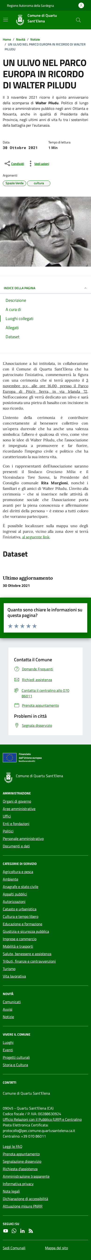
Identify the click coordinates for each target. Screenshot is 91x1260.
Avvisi (7, 1009)
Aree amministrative (19, 808)
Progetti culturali (16, 1057)
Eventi (8, 1050)
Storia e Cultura (15, 1065)
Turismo (9, 968)
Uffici (7, 816)
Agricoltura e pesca (18, 871)
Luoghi (8, 1042)
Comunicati (12, 1002)
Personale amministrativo (23, 838)
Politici (8, 831)
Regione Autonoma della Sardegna (30, 5)
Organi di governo (17, 801)
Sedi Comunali (14, 1248)
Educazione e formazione (22, 924)
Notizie (8, 1017)
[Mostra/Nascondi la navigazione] (5, 19)
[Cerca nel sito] (78, 20)
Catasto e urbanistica (19, 909)
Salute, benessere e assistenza (27, 954)
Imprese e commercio (19, 939)
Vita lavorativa (14, 976)
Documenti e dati (16, 846)
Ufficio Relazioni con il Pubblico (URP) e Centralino (42, 1119)
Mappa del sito (56, 1248)
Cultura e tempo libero (20, 916)
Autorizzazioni (14, 901)
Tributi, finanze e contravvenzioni (29, 961)
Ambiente (10, 879)
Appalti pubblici (15, 894)
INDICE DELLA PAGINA (19, 287)
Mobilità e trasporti (18, 946)
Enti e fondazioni (16, 823)
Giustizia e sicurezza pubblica (26, 931)
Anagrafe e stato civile (20, 886)
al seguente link (35, 537)
